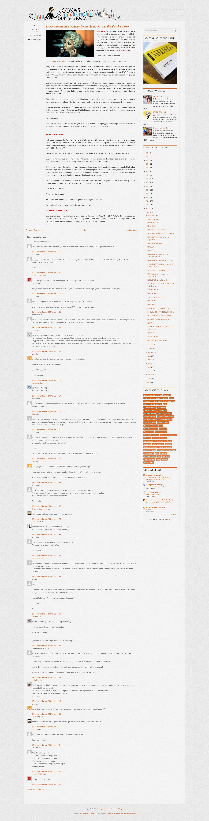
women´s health (148, 462)
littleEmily (36, 717)
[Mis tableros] (182, 12)
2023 (148, 160)
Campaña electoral (162, 423)
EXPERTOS (151, 333)
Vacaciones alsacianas (150, 447)
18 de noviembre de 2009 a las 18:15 (46, 677)
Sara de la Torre (38, 558)
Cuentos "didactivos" (150, 410)
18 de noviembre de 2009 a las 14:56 (46, 482)
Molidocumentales (156, 404)
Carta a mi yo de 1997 (160, 96)
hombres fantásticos (150, 416)
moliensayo (163, 429)
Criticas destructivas (150, 407)
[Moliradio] (175, 12)
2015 (148, 190)
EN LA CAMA (151, 226)
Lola (33, 354)
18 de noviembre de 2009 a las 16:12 (46, 555)
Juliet (34, 330)
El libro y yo (147, 398)
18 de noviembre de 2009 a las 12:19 (46, 327)
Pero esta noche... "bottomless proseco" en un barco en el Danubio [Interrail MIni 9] (160, 478)
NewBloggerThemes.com (115, 813)
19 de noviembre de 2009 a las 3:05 (46, 727)
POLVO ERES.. (152, 305)
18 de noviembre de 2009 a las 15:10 (46, 506)
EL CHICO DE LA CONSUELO (155, 507)
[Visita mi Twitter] (154, 12)
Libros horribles (161, 441)
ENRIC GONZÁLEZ (153, 293)
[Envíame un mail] (168, 12)
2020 (148, 171)
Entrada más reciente (34, 230)
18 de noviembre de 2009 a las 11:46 (46, 273)
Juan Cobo (36, 522)
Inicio (84, 230)
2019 (148, 175)
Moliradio (168, 444)
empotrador (166, 456)
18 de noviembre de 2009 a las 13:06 (46, 411)
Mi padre (168, 413)
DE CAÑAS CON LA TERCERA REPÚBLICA (160, 312)
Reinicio (148, 509)
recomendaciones (170, 401)
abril (149, 367)
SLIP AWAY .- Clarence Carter (156, 230)
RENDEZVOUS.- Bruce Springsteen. (158, 319)
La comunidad (36, 36)
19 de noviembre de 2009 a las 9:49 (46, 745)
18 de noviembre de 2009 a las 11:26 (46, 252)
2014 (148, 194)
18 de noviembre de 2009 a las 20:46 (46, 701)
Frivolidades (156, 398)
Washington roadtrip (150, 413)
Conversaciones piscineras (168, 435)
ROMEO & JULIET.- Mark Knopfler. (158, 308)
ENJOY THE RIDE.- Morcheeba (157, 340)
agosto (150, 352)
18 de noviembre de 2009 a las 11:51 (46, 294)
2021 (148, 168)
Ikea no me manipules (160, 128)
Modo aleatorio (158, 401)
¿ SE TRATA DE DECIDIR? (155, 297)
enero (150, 378)
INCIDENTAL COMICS (153, 492)
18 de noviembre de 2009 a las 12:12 (46, 312)
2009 (148, 212)
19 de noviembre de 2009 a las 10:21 (46, 771)
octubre (150, 345)
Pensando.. (167, 395)
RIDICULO (150, 247)
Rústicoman (147, 438)
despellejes (161, 413)
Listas (170, 441)
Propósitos (156, 438)
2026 (148, 153)
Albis (34, 414)
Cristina (35, 729)
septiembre (152, 349)
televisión (164, 459)
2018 (148, 179)
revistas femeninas (149, 459)
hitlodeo (35, 680)
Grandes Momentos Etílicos (165, 416)
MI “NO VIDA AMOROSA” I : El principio (159, 316)
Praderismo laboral (161, 432)
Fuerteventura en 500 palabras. (166, 450)
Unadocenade (162, 407)
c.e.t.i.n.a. (35, 383)
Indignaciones (148, 401)
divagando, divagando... (154, 475)
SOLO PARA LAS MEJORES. (156, 243)
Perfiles (171, 398)
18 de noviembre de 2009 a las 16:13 (46, 576)
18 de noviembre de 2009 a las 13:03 (46, 380)
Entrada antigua (131, 230)
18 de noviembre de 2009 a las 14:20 (46, 430)
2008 (148, 383)
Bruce (165, 404)
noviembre (152, 219)
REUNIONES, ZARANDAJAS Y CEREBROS (160, 234)
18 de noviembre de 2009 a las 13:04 (46, 396)
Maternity (164, 398)
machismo (147, 450)
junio (150, 360)
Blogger (167, 519)
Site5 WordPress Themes (87, 813)
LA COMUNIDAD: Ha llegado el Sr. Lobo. (160, 260)
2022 (148, 164)
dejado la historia (58, 61)
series (158, 459)
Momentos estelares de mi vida (153, 395)
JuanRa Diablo (37, 275)
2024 (148, 157)
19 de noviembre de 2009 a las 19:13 (46, 784)
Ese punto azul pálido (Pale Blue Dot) (159, 500)
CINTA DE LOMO (152, 337)
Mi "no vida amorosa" (165, 420)
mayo (150, 363)
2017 (148, 183)
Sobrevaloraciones (158, 444)
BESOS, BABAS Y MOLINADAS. (157, 270)
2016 (148, 186)
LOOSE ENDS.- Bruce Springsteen (158, 280)
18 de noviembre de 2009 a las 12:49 (46, 351)
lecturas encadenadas (165, 447)
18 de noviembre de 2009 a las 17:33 (46, 646)
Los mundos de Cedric (150, 420)
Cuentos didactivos (149, 441)
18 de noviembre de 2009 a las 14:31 (46, 459)
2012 (148, 201)
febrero (150, 374)
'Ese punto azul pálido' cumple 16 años (158, 502)
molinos (35, 616)
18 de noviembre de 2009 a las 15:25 (46, 519)
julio (149, 356)
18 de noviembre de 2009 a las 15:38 (46, 534)
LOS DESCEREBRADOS (160, 112)
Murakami (163, 453)
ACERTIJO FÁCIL (152, 290)
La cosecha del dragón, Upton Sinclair (158, 487)
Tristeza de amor (38, 509)
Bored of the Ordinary (153, 494)
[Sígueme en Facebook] (161, 12)
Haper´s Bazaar (148, 453)
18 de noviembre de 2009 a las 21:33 (46, 714)
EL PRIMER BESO (152, 222)
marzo (150, 371)
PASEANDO (151, 251)
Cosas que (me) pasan (103, 809)
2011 (148, 205)
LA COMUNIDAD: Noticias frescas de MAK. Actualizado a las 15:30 (87, 26)
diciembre (151, 215)
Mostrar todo (174, 514)
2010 (148, 208)
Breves (154, 450)
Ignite (157, 453)
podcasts (146, 404)
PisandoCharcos (158, 426)
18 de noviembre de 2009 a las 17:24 (46, 614)
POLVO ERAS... (152, 301)
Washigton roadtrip (149, 456)
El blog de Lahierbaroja (154, 485)
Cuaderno (164, 438)
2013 (148, 197)
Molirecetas (147, 444)
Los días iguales (148, 432)
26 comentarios (36, 40)
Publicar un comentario (35, 789)
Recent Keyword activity (151, 429)
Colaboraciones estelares (151, 435)
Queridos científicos (150, 423)
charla (159, 456)
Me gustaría (147, 426)
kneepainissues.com (130, 813)
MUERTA (150, 323)
